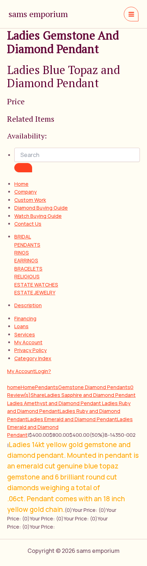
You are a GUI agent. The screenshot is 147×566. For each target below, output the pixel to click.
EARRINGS (26, 260)
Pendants (46, 387)
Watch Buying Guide (38, 216)
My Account (28, 342)
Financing (25, 318)
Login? (43, 371)
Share (38, 395)
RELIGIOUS (27, 276)
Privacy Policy (30, 350)
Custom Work (30, 199)
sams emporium (38, 14)
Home (21, 183)
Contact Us (27, 223)
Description (28, 305)
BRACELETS (28, 268)
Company (25, 191)
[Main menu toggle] (131, 14)
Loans (21, 326)
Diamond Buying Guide (41, 207)
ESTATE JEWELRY (34, 292)
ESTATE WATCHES (36, 284)
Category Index (32, 358)
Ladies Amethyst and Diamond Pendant (54, 403)
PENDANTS (27, 244)
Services (24, 334)
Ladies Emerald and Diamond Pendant (72, 419)
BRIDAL (22, 236)
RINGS (21, 252)
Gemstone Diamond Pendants (94, 387)
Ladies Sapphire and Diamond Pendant (90, 395)
